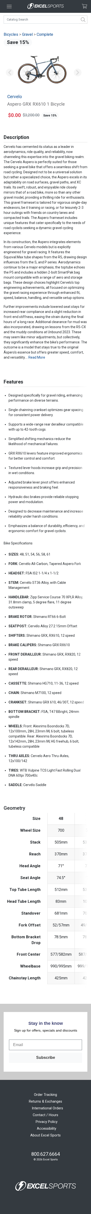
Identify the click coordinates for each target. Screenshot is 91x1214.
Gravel (27, 34)
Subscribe (45, 1057)
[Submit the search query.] (83, 19)
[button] (10, 72)
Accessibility (46, 1129)
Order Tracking (45, 1095)
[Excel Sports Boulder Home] (45, 6)
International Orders (47, 1108)
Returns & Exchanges (45, 1101)
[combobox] (45, 19)
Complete (45, 34)
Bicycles (11, 34)
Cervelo (14, 96)
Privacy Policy (47, 1122)
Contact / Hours (45, 1115)
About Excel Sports (45, 1135)
